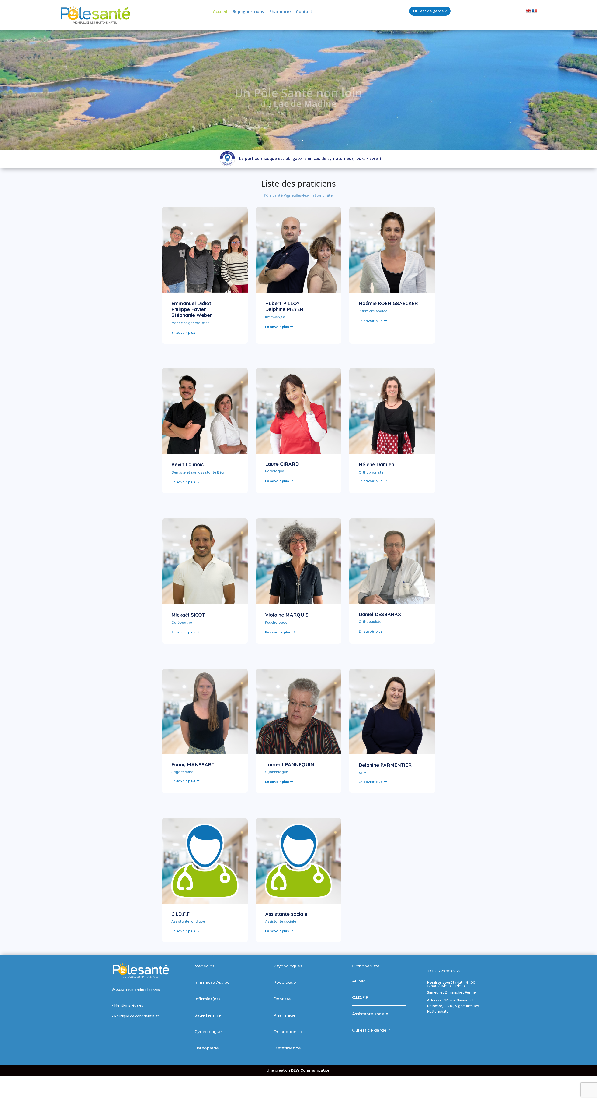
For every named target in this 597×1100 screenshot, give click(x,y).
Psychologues (287, 966)
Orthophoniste (288, 1031)
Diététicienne (287, 1048)
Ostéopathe (206, 1048)
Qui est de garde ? (430, 11)
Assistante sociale (370, 1014)
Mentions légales (128, 1005)
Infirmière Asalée (212, 982)
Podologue (284, 982)
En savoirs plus (278, 632)
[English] (528, 10)
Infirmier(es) (207, 999)
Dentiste (282, 999)
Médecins (204, 966)
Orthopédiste (366, 966)
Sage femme (207, 1015)
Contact (304, 12)
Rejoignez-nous (248, 12)
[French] (534, 10)
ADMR (358, 981)
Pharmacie (280, 12)
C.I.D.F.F (360, 997)
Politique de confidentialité (137, 1016)
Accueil (220, 12)
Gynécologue (208, 1031)
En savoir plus (183, 332)
